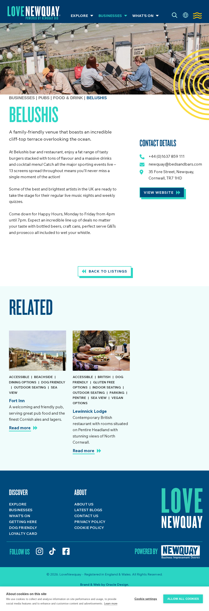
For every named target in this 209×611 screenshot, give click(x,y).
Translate (185, 15)
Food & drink (68, 98)
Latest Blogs (88, 509)
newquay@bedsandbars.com (175, 164)
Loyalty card (23, 533)
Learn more (110, 603)
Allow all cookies (183, 598)
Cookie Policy (89, 527)
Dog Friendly (23, 527)
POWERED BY (146, 551)
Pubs (44, 98)
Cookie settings (146, 598)
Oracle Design (117, 584)
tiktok (52, 551)
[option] (37, 394)
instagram (39, 551)
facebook (66, 551)
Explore (79, 15)
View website (158, 192)
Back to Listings (108, 271)
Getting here (23, 521)
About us (83, 504)
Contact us (86, 515)
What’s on (142, 15)
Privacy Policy (89, 521)
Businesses (110, 15)
